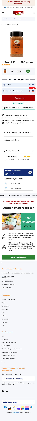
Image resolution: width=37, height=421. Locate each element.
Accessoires (5, 319)
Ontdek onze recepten (18, 207)
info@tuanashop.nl (16, 188)
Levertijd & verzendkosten (10, 352)
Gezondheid (5, 309)
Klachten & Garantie (8, 355)
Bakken (4, 316)
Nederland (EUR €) (10, 403)
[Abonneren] (33, 378)
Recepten (5, 322)
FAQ (3, 336)
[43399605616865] (28, 71)
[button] (6, 65)
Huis (3, 24)
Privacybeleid (6, 346)
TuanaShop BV (15, 412)
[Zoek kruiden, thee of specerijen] (3, 19)
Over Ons (5, 339)
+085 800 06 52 (15, 183)
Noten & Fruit (6, 306)
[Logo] (18, 13)
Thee (3, 303)
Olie (3, 312)
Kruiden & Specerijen (8, 300)
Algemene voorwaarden (9, 342)
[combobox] (18, 19)
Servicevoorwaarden (8, 359)
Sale (3, 325)
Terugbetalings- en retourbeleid (12, 349)
